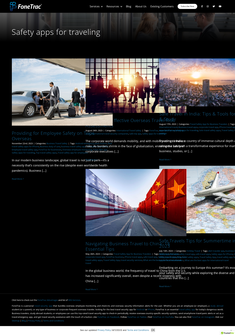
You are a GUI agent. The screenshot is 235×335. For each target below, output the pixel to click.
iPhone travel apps (133, 256)
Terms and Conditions (53, 320)
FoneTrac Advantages (47, 300)
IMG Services (74, 300)
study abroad (216, 305)
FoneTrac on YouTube (163, 317)
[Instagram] (208, 6)
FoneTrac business (115, 256)
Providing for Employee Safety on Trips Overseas (53, 135)
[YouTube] (220, 6)
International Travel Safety (128, 130)
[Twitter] (214, 6)
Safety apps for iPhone (222, 254)
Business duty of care (50, 146)
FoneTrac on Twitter (137, 317)
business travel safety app (73, 146)
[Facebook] (202, 6)
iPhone (151, 309)
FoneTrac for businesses (50, 149)
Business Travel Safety (57, 143)
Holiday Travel (193, 250)
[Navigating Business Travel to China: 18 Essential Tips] (136, 202)
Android (141, 309)
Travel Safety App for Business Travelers (208, 124)
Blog (24, 320)
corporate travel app (208, 127)
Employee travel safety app (25, 149)
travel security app (43, 305)
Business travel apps (188, 127)
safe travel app (150, 256)
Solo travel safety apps (210, 130)
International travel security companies (109, 133)
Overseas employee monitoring (77, 149)
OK (153, 330)
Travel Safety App (208, 257)
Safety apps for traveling (23, 152)
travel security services (131, 260)
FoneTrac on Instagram (203, 317)
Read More (17, 178)
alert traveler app (216, 250)
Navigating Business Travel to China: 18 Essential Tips (128, 246)
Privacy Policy (34, 320)
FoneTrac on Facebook (108, 317)
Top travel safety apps (46, 152)
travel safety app (187, 309)
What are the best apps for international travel (207, 260)
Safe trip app (135, 133)
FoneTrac (153, 130)
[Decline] (231, 330)
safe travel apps (203, 254)
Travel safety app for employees (73, 152)
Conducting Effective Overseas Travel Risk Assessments (130, 123)
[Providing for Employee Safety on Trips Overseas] (62, 92)
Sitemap (16, 320)
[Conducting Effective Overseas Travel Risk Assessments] (136, 85)
